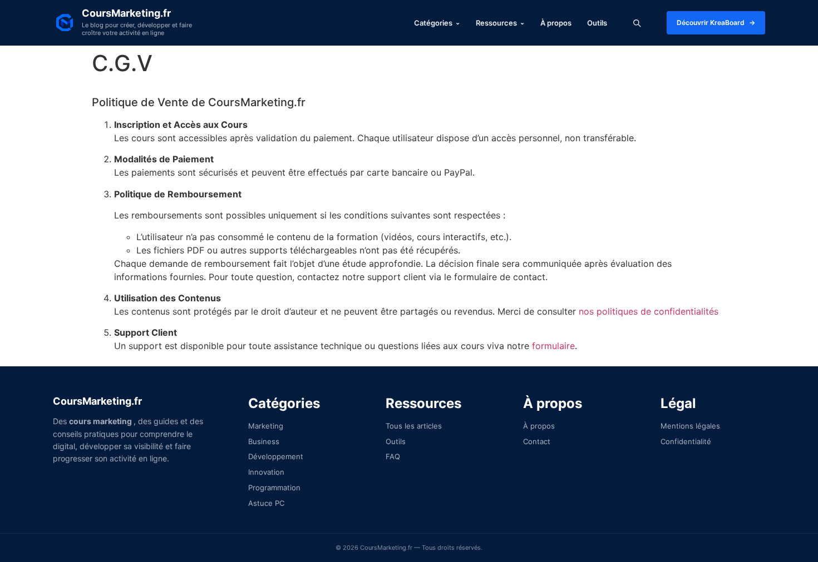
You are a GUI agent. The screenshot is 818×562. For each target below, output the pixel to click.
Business (263, 441)
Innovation (266, 471)
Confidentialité (686, 441)
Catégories (437, 23)
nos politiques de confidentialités (648, 311)
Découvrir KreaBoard (716, 22)
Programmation (274, 487)
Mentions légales (690, 425)
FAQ (393, 456)
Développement (275, 456)
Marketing (265, 425)
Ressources (500, 23)
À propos (555, 23)
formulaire (553, 345)
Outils (597, 23)
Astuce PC (266, 503)
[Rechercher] (637, 22)
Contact (536, 441)
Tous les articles (414, 425)
